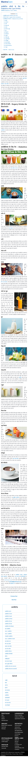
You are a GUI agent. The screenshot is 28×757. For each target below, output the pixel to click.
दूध (5, 30)
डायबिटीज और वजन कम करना (10, 666)
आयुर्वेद (6, 680)
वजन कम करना (8, 702)
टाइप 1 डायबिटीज (8, 631)
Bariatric (17, 735)
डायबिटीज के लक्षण (8, 616)
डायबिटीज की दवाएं (8, 623)
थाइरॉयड (6, 692)
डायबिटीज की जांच (8, 621)
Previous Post (14, 596)
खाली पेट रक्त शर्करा (5, 83)
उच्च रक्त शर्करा (15, 458)
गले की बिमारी (7, 705)
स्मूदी (5, 35)
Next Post (14, 599)
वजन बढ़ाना (7, 700)
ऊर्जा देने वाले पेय (7, 45)
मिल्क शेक (6, 37)
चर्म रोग (6, 685)
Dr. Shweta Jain (18, 744)
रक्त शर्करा (11, 228)
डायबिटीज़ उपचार (19, 574)
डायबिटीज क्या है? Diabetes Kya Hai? (10, 15)
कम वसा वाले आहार (8, 661)
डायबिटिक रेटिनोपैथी (8, 653)
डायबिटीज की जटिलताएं (9, 626)
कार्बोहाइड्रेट (7, 658)
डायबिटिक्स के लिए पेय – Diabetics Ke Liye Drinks (13, 18)
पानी (5, 23)
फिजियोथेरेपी (23, 576)
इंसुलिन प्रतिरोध (16, 497)
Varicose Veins (4, 746)
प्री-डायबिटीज (7, 628)
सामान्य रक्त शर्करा (8, 646)
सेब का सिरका (7, 43)
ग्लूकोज (20, 377)
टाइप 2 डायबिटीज (8, 633)
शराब (5, 27)
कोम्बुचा (6, 40)
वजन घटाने (17, 576)
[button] (26, 2)
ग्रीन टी (6, 22)
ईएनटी (6, 687)
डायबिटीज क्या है (8, 611)
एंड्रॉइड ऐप (12, 583)
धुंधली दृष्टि (25, 78)
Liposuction (17, 727)
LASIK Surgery (4, 741)
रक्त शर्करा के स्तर (14, 168)
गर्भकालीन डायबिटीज (8, 636)
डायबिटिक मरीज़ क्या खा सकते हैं (11, 668)
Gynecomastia (18, 725)
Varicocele (3, 748)
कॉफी (5, 20)
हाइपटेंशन (5, 576)
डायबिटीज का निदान (8, 618)
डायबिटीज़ (7, 695)
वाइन (5, 47)
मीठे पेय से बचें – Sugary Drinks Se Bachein (12, 17)
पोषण (6, 682)
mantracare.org (7, 579)
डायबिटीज (3, 130)
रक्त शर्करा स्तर (8, 641)
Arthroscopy (17, 734)
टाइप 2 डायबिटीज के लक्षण (10, 638)
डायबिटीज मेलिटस (8, 651)
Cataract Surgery (5, 739)
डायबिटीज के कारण (8, 613)
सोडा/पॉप (6, 33)
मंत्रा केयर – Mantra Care (8, 49)
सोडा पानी (6, 25)
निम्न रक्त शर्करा (4, 281)
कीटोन (6, 656)
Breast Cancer (18, 728)
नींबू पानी (6, 32)
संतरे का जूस (7, 28)
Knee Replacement (19, 732)
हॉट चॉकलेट (7, 42)
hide (16, 13)
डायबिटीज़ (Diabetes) (5, 10)
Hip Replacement (18, 730)
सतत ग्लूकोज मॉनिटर (8, 663)
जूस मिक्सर (7, 38)
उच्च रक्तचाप (7, 690)
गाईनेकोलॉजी (7, 697)
